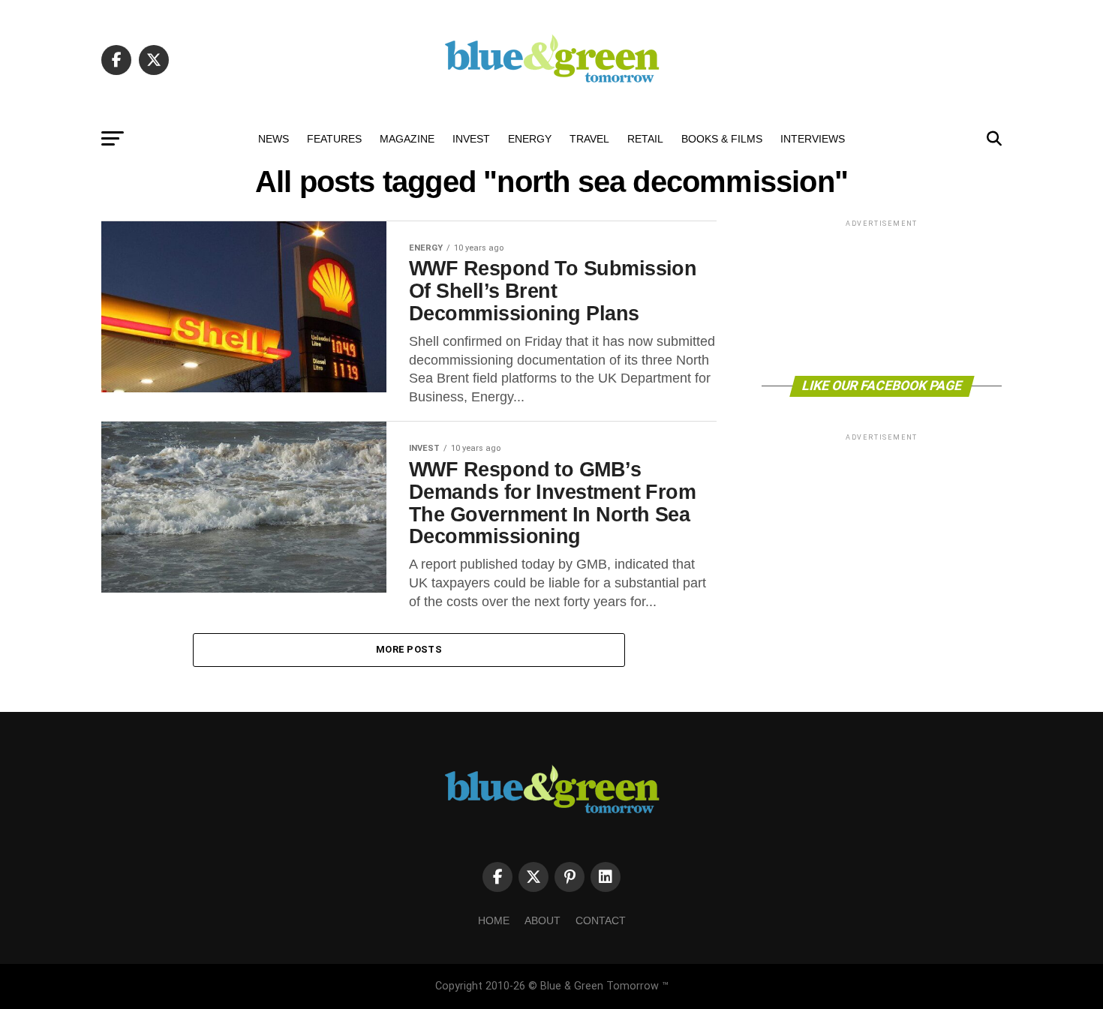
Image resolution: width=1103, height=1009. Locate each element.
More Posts (409, 649)
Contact (601, 920)
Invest (471, 139)
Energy (530, 139)
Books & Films (721, 139)
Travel (589, 139)
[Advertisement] (882, 296)
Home (493, 920)
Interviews (812, 139)
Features (334, 139)
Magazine (407, 139)
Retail (645, 139)
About (542, 920)
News (273, 139)
